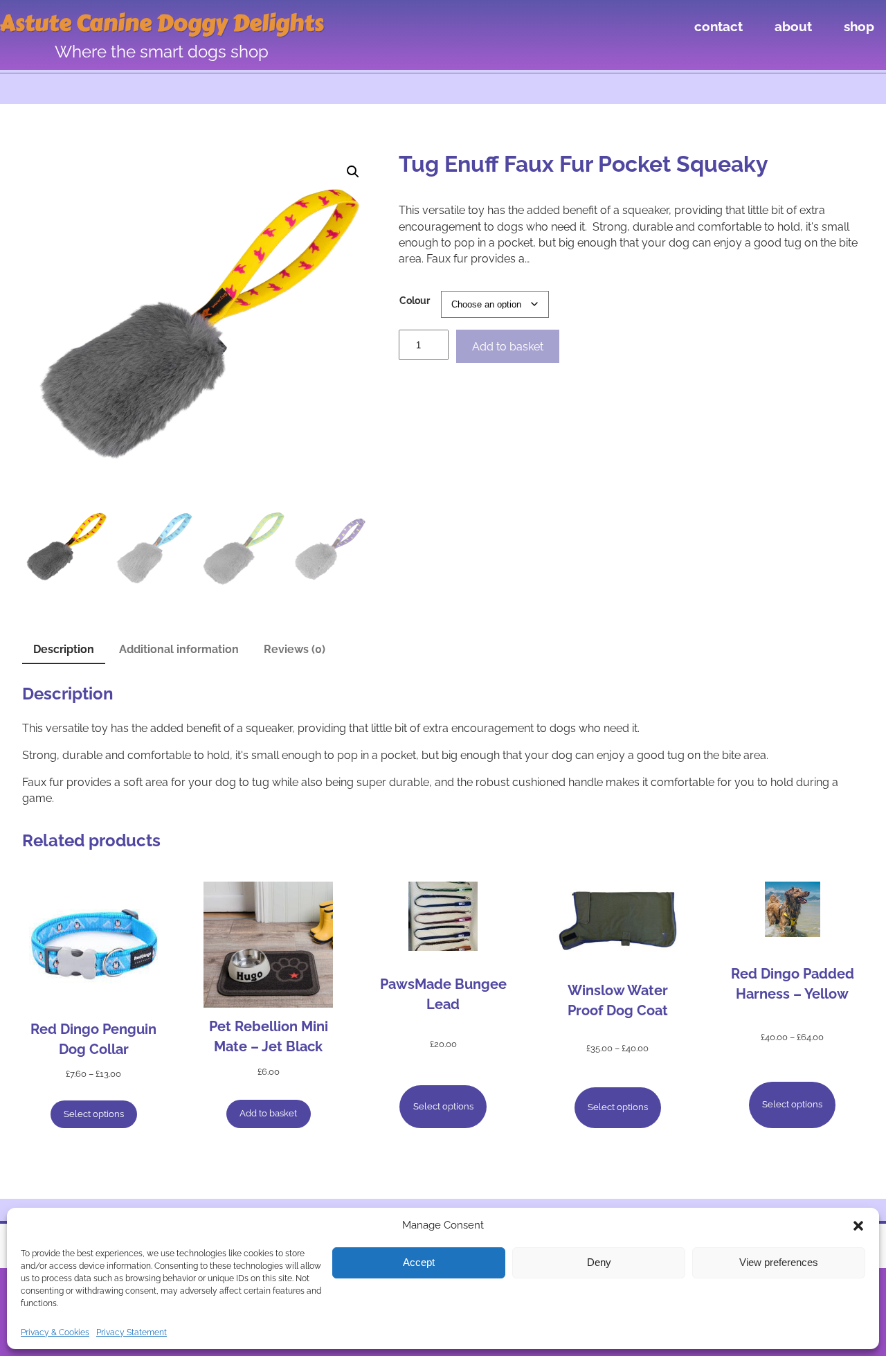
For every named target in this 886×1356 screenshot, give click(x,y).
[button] (858, 1226)
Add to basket (507, 346)
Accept (419, 1262)
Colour (414, 300)
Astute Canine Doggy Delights (161, 23)
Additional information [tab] (179, 649)
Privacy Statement (131, 1332)
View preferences (778, 1262)
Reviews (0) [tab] (294, 649)
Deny (599, 1262)
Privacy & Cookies (55, 1332)
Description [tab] (63, 649)
